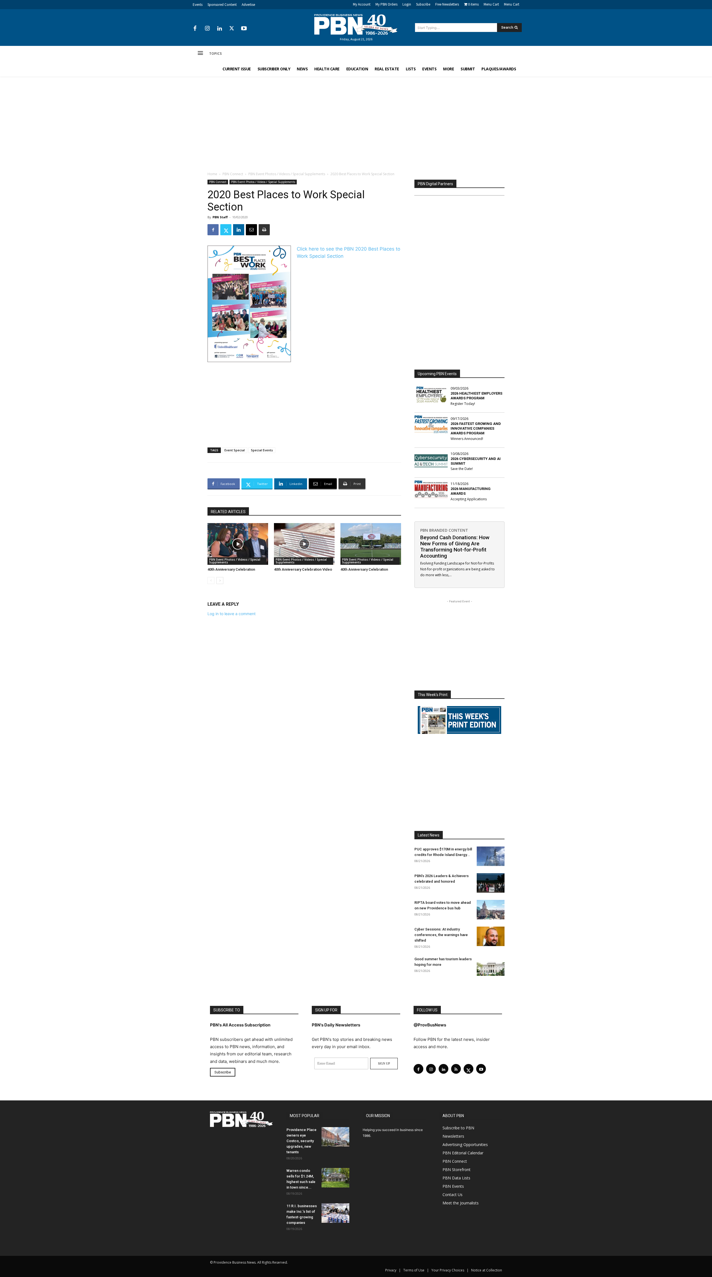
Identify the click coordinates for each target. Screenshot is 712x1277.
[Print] (264, 229)
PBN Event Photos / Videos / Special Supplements (286, 174)
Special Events (262, 450)
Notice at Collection (486, 1270)
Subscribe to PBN (458, 1127)
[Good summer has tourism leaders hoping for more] (491, 966)
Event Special (234, 450)
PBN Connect (232, 174)
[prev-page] (210, 580)
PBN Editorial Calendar (462, 1152)
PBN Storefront (456, 1169)
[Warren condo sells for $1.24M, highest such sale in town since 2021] (335, 1177)
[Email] (251, 229)
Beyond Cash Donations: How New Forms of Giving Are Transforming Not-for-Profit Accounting (455, 546)
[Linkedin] (219, 28)
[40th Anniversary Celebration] (237, 544)
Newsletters (453, 1136)
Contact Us (452, 1194)
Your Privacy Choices (447, 1270)
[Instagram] (207, 28)
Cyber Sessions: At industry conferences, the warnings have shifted (441, 934)
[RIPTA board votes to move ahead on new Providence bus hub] (491, 909)
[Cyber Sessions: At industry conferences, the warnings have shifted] (491, 936)
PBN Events (453, 1186)
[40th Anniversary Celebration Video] (304, 544)
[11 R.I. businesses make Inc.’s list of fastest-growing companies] (335, 1213)
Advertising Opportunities (465, 1144)
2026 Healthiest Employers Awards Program (476, 395)
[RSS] (456, 1069)
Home (212, 174)
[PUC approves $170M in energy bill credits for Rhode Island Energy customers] (491, 856)
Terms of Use (413, 1270)
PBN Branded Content (444, 530)
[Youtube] (244, 28)
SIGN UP (384, 1063)
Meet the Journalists (460, 1203)
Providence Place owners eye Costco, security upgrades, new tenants (301, 1141)
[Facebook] (195, 28)
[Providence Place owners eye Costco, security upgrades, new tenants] (335, 1137)
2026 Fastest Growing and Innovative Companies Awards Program (476, 428)
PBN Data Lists (456, 1178)
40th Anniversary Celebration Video (303, 569)
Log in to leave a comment (231, 613)
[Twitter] (231, 28)
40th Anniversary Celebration (231, 569)
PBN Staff (220, 217)
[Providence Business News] (356, 24)
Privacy (390, 1270)
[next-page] (219, 580)
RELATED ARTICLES (228, 511)
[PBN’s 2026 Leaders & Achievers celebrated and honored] (491, 883)
